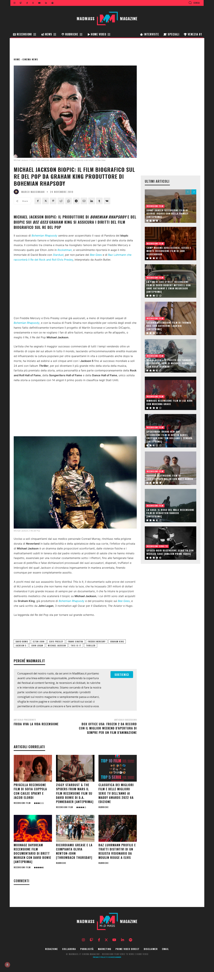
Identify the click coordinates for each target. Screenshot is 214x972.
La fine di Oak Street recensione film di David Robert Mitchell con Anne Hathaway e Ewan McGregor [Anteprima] (168, 286)
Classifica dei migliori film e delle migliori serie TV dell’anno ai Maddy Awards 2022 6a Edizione (116, 793)
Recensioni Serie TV (157, 546)
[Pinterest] (53, 201)
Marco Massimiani (33, 192)
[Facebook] (37, 201)
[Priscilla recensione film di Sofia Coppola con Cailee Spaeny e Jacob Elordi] (33, 768)
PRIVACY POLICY (100, 957)
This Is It (76, 645)
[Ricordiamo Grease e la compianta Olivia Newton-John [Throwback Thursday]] (75, 828)
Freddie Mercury (96, 641)
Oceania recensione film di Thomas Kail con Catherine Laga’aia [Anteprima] (168, 326)
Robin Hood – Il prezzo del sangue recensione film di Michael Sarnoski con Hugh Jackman (169, 363)
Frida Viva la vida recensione (36, 724)
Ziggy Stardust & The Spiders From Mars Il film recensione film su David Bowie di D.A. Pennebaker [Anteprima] (74, 793)
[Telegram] (76, 201)
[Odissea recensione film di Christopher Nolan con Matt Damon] (170, 468)
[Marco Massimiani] (17, 191)
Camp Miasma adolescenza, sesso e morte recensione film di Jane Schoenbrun (168, 251)
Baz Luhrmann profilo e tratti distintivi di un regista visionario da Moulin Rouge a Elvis (117, 851)
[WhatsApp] (68, 201)
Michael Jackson (57, 645)
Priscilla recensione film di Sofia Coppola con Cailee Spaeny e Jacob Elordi (30, 791)
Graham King (117, 641)
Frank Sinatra (75, 641)
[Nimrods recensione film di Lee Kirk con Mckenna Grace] (170, 393)
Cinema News (30, 59)
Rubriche (103, 807)
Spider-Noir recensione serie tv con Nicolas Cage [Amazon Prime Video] (170, 552)
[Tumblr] (99, 201)
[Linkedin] (91, 201)
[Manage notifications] (7, 964)
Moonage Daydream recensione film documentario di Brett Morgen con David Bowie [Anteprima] (32, 853)
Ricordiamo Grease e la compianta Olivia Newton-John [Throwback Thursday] (74, 851)
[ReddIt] (61, 201)
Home (17, 59)
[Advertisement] (75, 289)
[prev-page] (187, 191)
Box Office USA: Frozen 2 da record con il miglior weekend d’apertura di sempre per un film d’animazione (108, 728)
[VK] (107, 201)
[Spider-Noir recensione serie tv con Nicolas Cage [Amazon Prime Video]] (170, 543)
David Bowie (22, 641)
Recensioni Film (22, 803)
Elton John (38, 641)
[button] (194, 2)
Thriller (90, 645)
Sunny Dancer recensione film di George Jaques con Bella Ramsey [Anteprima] (167, 213)
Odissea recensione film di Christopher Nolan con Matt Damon (169, 477)
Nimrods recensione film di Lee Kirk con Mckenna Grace (169, 402)
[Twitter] (45, 201)
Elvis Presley (56, 641)
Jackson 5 (21, 645)
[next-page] (193, 191)
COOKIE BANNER (114, 957)
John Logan (37, 645)
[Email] (84, 201)
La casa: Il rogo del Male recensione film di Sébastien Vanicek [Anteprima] (170, 513)
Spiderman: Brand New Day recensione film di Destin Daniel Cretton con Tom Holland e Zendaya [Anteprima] (169, 436)
